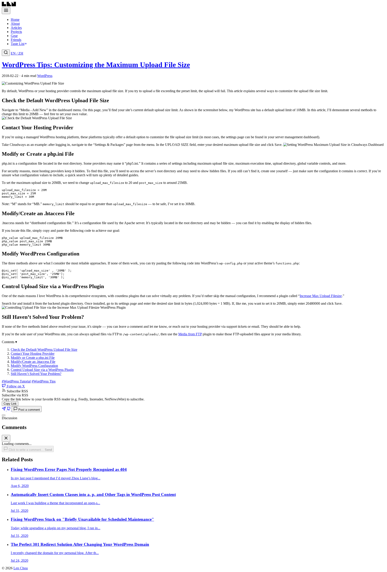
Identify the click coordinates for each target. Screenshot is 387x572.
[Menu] (6, 10)
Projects (16, 32)
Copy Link (10, 403)
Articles (16, 28)
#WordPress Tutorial (16, 381)
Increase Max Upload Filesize (321, 296)
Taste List (17, 44)
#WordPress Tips (44, 381)
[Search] (6, 52)
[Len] (9, 5)
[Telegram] (4, 409)
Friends (16, 40)
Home (15, 19)
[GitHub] (9, 409)
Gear (14, 36)
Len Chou (20, 568)
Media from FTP (190, 334)
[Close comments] (3, 415)
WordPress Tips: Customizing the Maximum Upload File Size (96, 65)
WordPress (44, 76)
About (15, 24)
